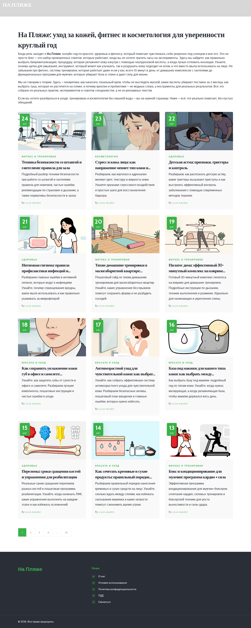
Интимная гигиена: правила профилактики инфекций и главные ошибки (45, 268)
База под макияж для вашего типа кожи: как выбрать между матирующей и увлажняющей (197, 371)
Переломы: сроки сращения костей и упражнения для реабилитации (51, 474)
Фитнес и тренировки (39, 157)
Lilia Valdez (33, 203)
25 (66, 532)
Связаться (104, 602)
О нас (101, 576)
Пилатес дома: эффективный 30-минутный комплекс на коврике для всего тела (196, 268)
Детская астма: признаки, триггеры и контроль (198, 165)
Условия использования (112, 582)
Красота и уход (34, 363)
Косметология (106, 157)
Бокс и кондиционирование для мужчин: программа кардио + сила (197, 474)
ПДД (100, 595)
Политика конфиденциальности (117, 589)
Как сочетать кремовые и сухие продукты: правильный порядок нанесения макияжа (122, 474)
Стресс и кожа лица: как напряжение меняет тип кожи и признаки (121, 165)
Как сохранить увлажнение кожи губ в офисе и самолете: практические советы (49, 371)
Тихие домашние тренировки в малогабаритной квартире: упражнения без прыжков (121, 268)
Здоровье (176, 157)
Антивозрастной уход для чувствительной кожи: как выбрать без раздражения (125, 371)
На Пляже (17, 5)
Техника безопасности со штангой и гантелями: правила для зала (52, 165)
